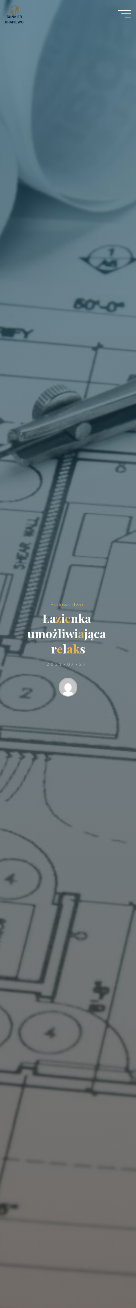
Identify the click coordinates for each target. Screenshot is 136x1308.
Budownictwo (66, 604)
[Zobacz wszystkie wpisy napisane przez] (68, 689)
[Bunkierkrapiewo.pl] (14, 13)
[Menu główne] (124, 13)
